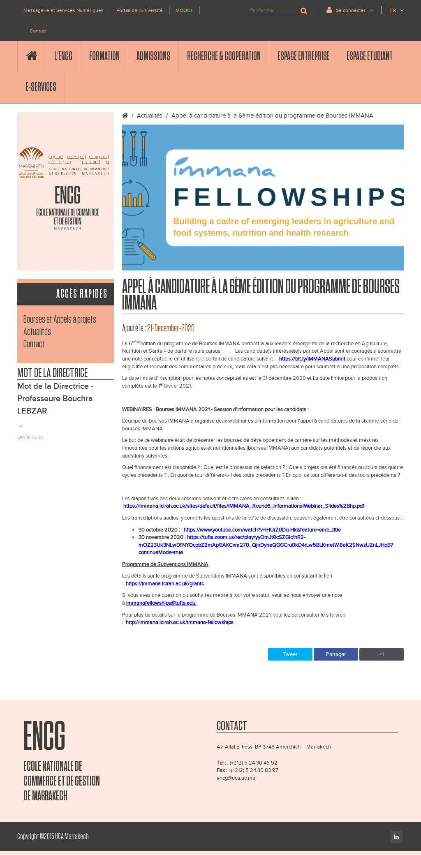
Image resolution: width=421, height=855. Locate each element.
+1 (381, 654)
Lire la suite (30, 437)
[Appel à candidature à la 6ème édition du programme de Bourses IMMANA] (263, 197)
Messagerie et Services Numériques (63, 10)
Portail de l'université (139, 10)
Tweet (290, 654)
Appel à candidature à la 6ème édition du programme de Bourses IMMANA (272, 115)
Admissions (153, 56)
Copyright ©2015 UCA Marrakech (53, 836)
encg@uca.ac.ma (236, 778)
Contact (38, 31)
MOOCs (184, 10)
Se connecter (350, 10)
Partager (336, 654)
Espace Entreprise (304, 56)
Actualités (37, 332)
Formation (104, 56)
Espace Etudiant (370, 56)
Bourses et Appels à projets (59, 319)
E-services (40, 87)
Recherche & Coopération (224, 56)
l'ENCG (63, 56)
